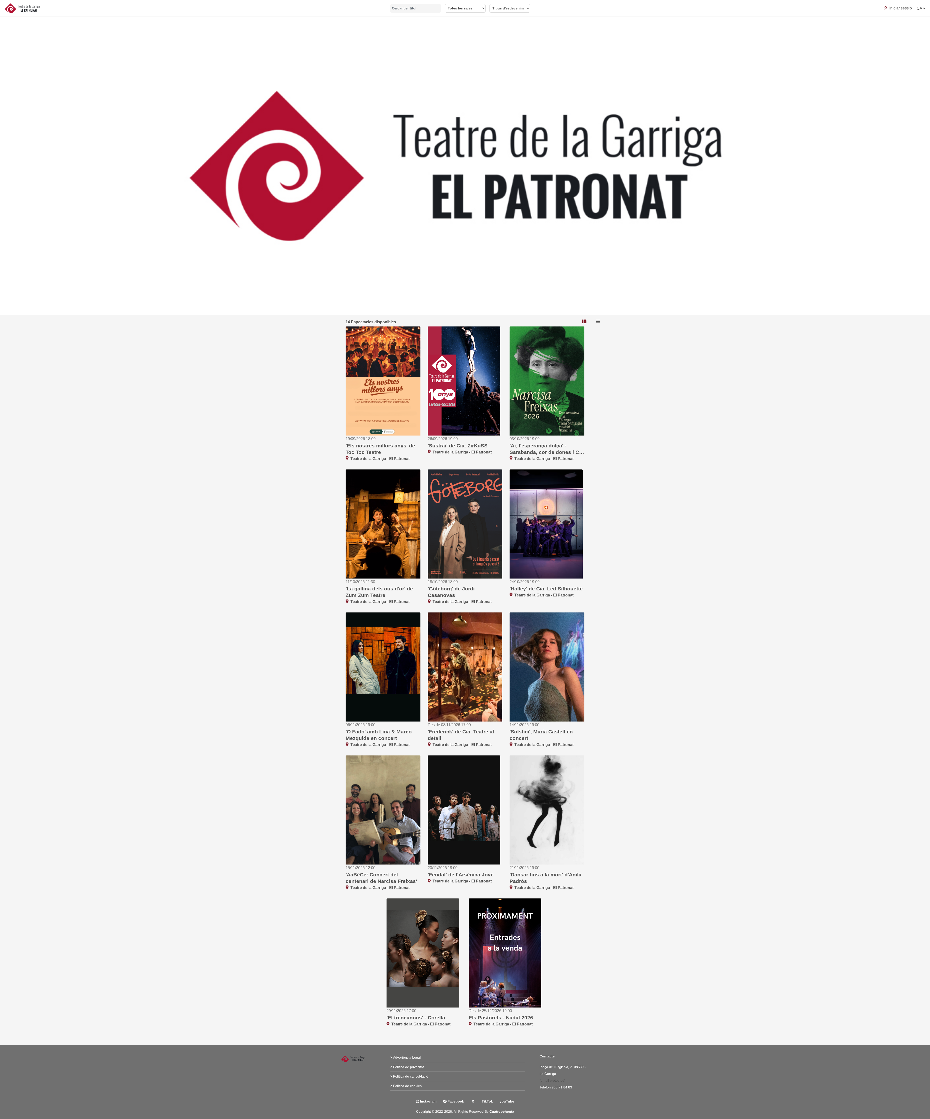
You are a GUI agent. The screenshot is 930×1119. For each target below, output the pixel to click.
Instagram (427, 1101)
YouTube (507, 1101)
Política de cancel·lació (410, 1076)
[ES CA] (921, 8)
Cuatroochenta (501, 1111)
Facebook (455, 1101)
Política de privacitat (408, 1067)
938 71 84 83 (562, 1087)
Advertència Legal (407, 1057)
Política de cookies (407, 1086)
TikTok (487, 1101)
